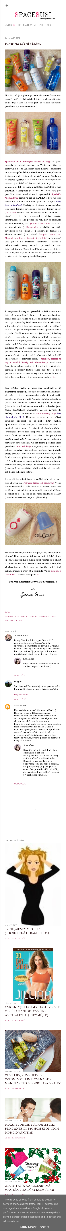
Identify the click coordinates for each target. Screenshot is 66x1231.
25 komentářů (18, 1088)
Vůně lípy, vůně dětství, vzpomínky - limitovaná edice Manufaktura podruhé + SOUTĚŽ (33, 1079)
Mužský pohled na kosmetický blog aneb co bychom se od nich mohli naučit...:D (32, 1128)
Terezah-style (21, 635)
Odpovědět (20, 675)
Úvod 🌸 (10, 25)
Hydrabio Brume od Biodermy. (38, 482)
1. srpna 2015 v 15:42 (36, 705)
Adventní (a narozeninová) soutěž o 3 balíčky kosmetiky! (29, 1188)
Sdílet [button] (7, 612)
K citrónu (11, 212)
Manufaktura (11, 620)
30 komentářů (18, 1020)
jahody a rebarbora (40, 223)
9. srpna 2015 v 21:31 (44, 745)
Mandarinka (32, 227)
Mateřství (29, 25)
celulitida (43, 616)
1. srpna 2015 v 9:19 (38, 636)
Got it (44, 1227)
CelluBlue (33, 616)
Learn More (27, 1227)
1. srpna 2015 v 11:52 (31, 682)
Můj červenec (21, 694)
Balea (16, 616)
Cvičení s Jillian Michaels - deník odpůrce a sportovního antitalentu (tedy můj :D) (32, 1011)
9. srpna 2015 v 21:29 (44, 659)
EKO (19, 25)
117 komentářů (18, 938)
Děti (40, 25)
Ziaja (20, 620)
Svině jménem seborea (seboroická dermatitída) (27, 931)
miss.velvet (20, 705)
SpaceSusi (28, 659)
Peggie (18, 681)
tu (54, 377)
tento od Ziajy (23, 446)
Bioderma (24, 616)
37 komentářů (18, 1138)
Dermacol (52, 616)
